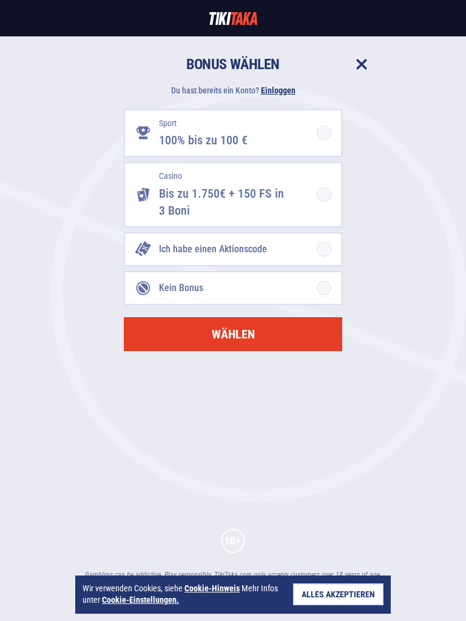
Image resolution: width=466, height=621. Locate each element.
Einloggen (278, 90)
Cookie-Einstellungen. (140, 600)
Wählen (233, 334)
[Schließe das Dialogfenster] (361, 64)
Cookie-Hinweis (212, 588)
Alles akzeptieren (338, 594)
